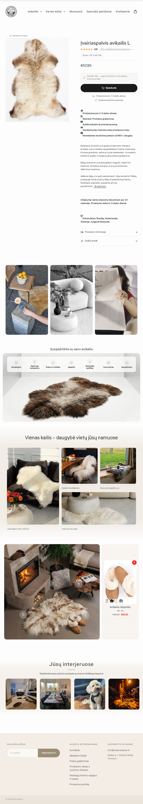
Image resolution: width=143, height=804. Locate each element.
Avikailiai (33, 11)
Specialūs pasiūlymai (99, 11)
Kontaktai (75, 750)
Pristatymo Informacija (95, 232)
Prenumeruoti (49, 753)
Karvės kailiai (54, 11)
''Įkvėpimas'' (100, 186)
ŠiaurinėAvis (17, 799)
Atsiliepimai (123, 11)
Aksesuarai (76, 11)
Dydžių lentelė (91, 241)
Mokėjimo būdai (78, 755)
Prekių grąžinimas (79, 761)
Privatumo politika (79, 784)
